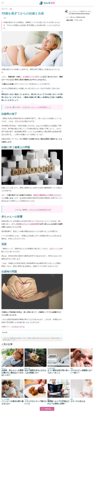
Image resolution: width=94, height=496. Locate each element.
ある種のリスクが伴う (31, 77)
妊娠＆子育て (4, 9)
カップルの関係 (5, 399)
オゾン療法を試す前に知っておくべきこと (58, 371)
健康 (71, 368)
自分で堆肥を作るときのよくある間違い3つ (36, 371)
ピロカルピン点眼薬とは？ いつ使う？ (81, 371)
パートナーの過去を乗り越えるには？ (12, 402)
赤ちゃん (3, 368)
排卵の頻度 (19, 121)
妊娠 (11, 9)
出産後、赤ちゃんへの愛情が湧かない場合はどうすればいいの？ (12, 372)
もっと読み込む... (47, 409)
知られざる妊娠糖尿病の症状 (40, 210)
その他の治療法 (51, 368)
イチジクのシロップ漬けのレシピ (36, 402)
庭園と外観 (27, 368)
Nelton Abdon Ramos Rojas (81, 13)
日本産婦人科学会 (18, 327)
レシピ (26, 399)
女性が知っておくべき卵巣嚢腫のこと (37, 107)
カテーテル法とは (77, 401)
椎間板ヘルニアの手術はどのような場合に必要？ (58, 402)
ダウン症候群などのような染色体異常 (25, 224)
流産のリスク (54, 249)
